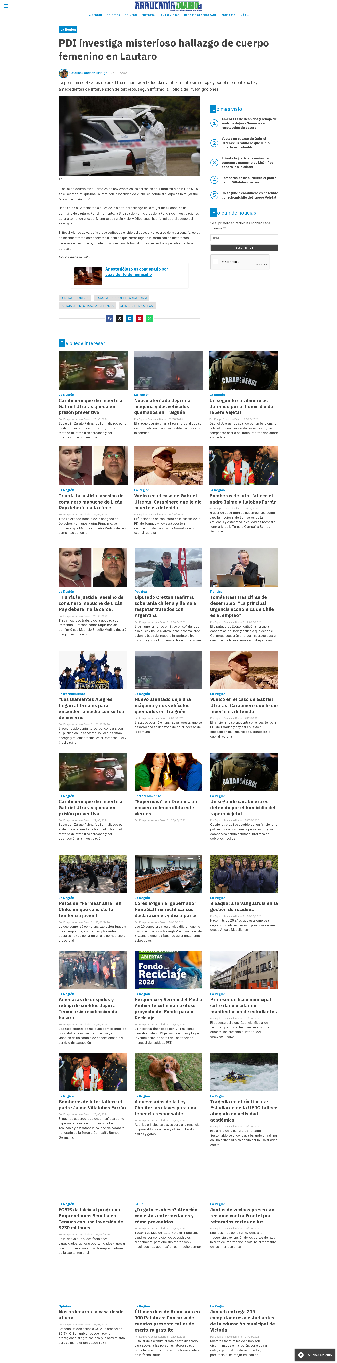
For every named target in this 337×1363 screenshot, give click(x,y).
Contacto (228, 15)
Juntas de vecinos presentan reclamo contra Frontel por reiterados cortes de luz (242, 1216)
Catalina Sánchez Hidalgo (88, 73)
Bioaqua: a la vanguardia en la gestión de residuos (244, 906)
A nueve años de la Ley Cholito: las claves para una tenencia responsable (165, 1108)
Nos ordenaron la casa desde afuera (91, 1315)
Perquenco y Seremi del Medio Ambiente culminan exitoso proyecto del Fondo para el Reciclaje (168, 1008)
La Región (95, 15)
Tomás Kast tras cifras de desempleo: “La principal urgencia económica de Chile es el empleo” (242, 606)
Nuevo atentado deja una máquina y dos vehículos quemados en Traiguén (162, 406)
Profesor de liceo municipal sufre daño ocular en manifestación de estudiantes (243, 1005)
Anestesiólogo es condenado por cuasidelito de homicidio (136, 272)
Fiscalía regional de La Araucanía (121, 298)
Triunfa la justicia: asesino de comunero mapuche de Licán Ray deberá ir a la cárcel (91, 502)
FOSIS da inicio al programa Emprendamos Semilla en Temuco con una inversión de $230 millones (91, 1219)
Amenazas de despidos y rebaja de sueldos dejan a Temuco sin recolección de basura (88, 1008)
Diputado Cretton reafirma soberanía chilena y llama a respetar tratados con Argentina (165, 606)
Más (243, 15)
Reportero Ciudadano (200, 15)
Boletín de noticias (234, 212)
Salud (139, 1204)
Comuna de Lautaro (74, 298)
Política (113, 15)
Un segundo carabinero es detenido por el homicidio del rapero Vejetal (242, 406)
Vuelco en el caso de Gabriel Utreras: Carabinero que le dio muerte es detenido (168, 502)
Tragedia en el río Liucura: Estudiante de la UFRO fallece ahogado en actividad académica (243, 1111)
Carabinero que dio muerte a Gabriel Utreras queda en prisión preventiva (90, 406)
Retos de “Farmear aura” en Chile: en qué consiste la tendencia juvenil (90, 909)
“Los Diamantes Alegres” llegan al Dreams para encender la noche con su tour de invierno (92, 708)
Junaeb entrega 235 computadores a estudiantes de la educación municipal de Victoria (242, 1321)
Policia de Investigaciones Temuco (87, 306)
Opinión (131, 15)
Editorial (149, 15)
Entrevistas (170, 15)
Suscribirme (244, 247)
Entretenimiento (72, 694)
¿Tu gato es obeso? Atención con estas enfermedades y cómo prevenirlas (166, 1216)
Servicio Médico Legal (137, 306)
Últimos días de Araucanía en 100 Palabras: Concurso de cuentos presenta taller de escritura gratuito (167, 1321)
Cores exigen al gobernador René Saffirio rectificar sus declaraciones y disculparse (165, 909)
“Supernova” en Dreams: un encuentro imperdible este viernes (166, 808)
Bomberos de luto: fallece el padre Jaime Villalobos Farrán (243, 499)
